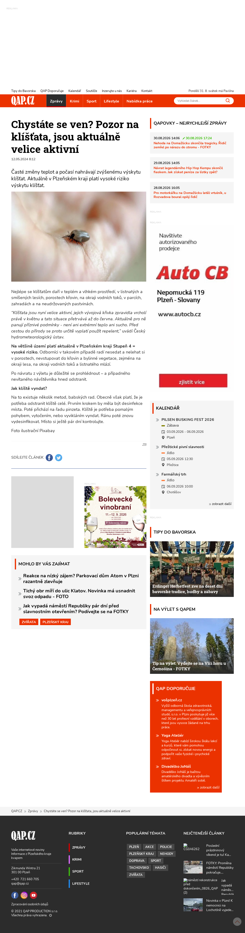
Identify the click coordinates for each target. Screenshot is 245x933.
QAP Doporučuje (52, 91)
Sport (91, 101)
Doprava (137, 861)
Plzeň (134, 847)
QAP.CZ (16, 811)
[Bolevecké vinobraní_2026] (115, 516)
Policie (166, 847)
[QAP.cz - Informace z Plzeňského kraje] (22, 101)
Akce (149, 847)
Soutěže (91, 91)
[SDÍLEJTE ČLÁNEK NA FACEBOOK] (49, 457)
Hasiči (160, 868)
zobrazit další (221, 504)
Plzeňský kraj (55, 622)
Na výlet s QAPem (174, 609)
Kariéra (132, 91)
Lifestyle (111, 101)
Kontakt (146, 91)
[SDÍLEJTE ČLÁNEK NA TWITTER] (58, 457)
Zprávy (56, 101)
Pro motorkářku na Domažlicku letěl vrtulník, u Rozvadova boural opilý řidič (190, 194)
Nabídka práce (140, 101)
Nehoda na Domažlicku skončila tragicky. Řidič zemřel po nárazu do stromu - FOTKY (190, 145)
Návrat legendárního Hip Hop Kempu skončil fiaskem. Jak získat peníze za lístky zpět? (188, 170)
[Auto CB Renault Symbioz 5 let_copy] (192, 390)
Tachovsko (139, 868)
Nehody (166, 854)
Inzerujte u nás (112, 91)
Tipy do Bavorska (23, 91)
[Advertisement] (122, 44)
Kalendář (74, 91)
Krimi (74, 101)
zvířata (29, 622)
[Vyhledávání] (228, 100)
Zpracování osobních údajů (29, 904)
